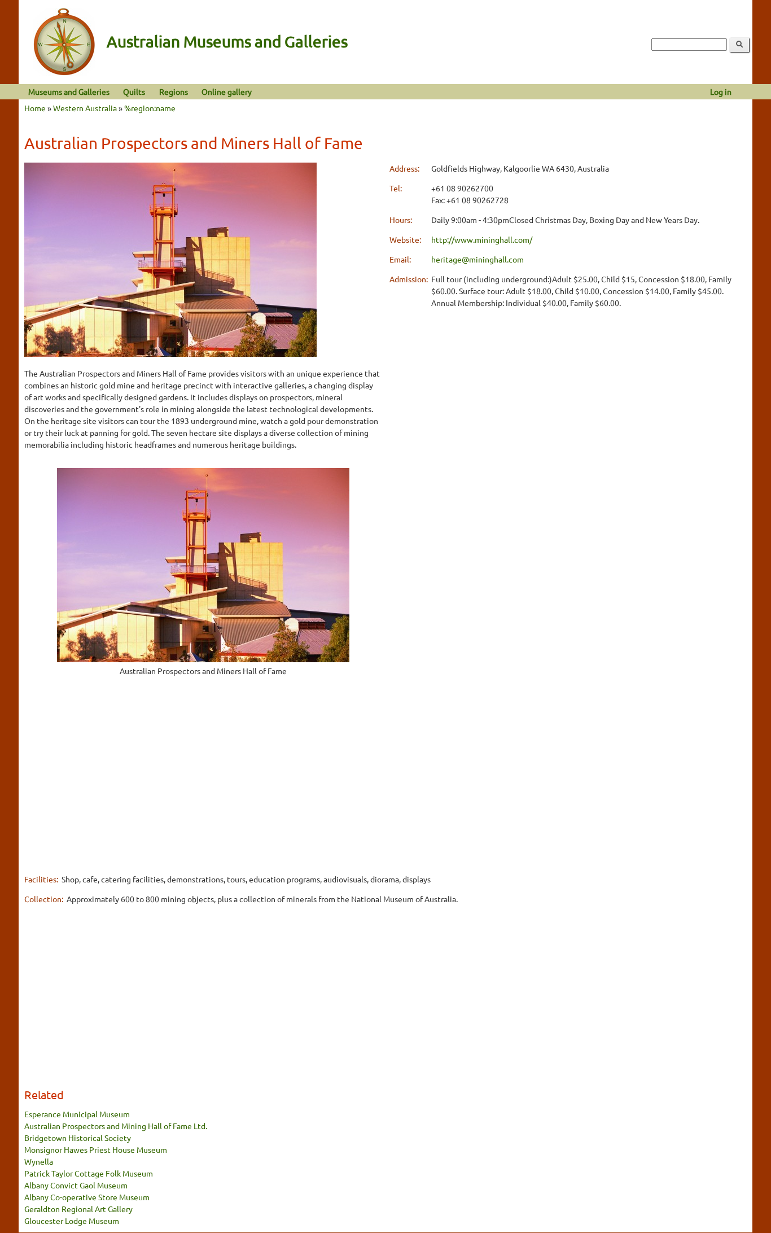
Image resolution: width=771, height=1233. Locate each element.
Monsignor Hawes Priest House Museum (95, 1149)
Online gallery (226, 91)
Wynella (38, 1161)
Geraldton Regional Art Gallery (78, 1209)
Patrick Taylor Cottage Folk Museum (88, 1173)
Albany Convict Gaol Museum (76, 1185)
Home (35, 108)
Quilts (134, 91)
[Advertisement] (203, 784)
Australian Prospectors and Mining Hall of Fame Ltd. (115, 1126)
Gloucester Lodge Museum (71, 1220)
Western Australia (85, 108)
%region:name (150, 108)
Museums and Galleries (68, 91)
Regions (173, 91)
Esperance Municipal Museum (77, 1114)
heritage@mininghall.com (477, 259)
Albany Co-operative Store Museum (87, 1197)
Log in (720, 91)
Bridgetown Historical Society (77, 1138)
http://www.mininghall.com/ (481, 239)
